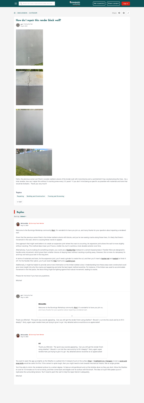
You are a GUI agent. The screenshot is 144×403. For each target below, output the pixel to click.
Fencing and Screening (56, 196)
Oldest (22, 216)
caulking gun (70, 261)
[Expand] (72, 316)
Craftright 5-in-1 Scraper (103, 361)
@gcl (53, 230)
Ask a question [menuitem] (99, 3)
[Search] (21, 3)
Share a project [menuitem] (113, 3)
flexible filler (71, 250)
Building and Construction (36, 196)
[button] (18, 25)
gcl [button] (22, 24)
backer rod (105, 258)
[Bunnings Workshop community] (75, 3)
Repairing (20, 196)
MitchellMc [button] (24, 223)
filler (55, 261)
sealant (115, 258)
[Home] (14, 13)
